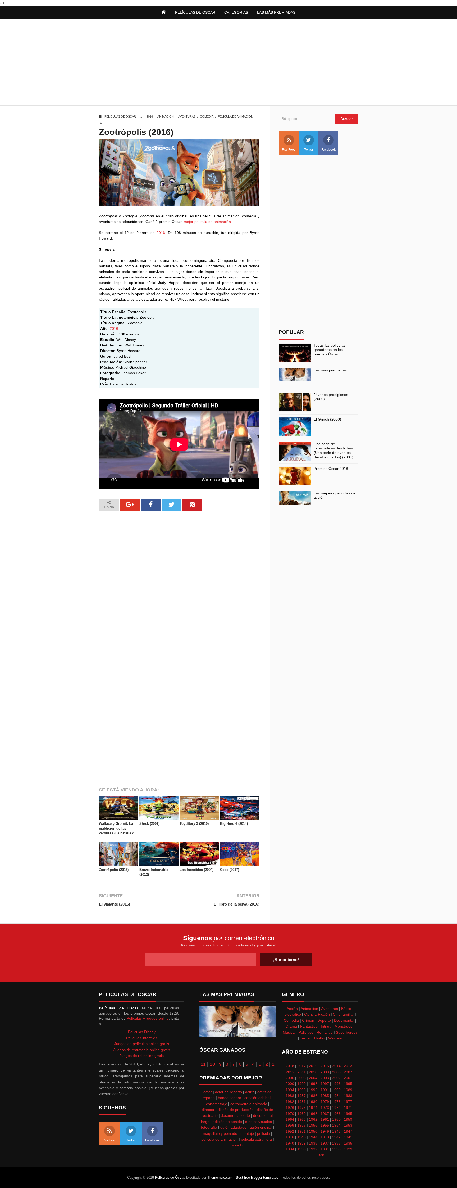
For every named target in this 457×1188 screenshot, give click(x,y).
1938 (313, 1143)
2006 (290, 1078)
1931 (325, 1149)
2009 (325, 1072)
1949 (325, 1131)
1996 (336, 1084)
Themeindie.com (220, 1178)
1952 (290, 1131)
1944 (313, 1137)
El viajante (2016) (114, 904)
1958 (290, 1125)
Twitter (308, 149)
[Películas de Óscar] (164, 12)
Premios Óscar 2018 (331, 468)
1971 (348, 1107)
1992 (313, 1090)
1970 (290, 1114)
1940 (290, 1143)
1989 (348, 1090)
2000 (290, 1084)
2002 (336, 1078)
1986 (313, 1096)
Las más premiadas (330, 370)
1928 (320, 1155)
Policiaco (306, 1032)
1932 (313, 1149)
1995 (348, 1084)
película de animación (219, 1139)
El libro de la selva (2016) (236, 904)
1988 (290, 1096)
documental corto (235, 1115)
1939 (301, 1143)
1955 (325, 1125)
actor (207, 1092)
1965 (348, 1114)
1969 (301, 1114)
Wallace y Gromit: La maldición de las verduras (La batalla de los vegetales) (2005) (117, 829)
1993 (301, 1090)
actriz (249, 1092)
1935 (348, 1143)
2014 (336, 1066)
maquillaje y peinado (220, 1133)
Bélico (346, 1008)
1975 (301, 1107)
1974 (313, 1107)
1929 (348, 1149)
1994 (290, 1090)
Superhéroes (347, 1032)
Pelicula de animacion (235, 116)
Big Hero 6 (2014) (234, 824)
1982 (290, 1102)
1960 (336, 1119)
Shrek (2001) (149, 824)
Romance (325, 1032)
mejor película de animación (207, 221)
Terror (305, 1038)
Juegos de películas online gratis (141, 1044)
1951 (301, 1131)
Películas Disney (142, 1032)
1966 (336, 1114)
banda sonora (229, 1098)
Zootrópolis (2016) (114, 870)
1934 (290, 1149)
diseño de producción (236, 1110)
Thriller (319, 1038)
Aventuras (186, 116)
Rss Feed (289, 149)
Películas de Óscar (120, 116)
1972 (336, 1107)
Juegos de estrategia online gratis (141, 1050)
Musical (289, 1032)
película (263, 1133)
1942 (336, 1137)
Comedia (206, 116)
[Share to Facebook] (151, 505)
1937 (325, 1143)
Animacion (165, 116)
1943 (325, 1137)
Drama (291, 1026)
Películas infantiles (141, 1038)
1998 (313, 1084)
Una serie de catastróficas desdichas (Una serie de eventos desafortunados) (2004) (333, 450)
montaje (247, 1133)
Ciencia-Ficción (317, 1014)
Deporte (324, 1020)
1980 (313, 1102)
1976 (290, 1107)
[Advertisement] (228, 63)
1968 (313, 1114)
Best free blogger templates (257, 1178)
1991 (325, 1090)
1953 (348, 1125)
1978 (336, 1102)
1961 (325, 1119)
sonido (237, 1145)
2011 (302, 1072)
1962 (313, 1119)
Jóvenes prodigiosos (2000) (331, 397)
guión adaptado (233, 1127)
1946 (290, 1137)
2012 (290, 1072)
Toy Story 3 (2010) (194, 824)
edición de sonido (227, 1121)
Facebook (328, 149)
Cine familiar (343, 1014)
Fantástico (309, 1026)
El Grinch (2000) (327, 419)
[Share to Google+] (130, 505)
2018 (290, 1066)
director (208, 1110)
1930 (336, 1149)
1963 (301, 1119)
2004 (313, 1078)
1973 (325, 1107)
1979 (325, 1102)
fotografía (209, 1127)
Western (335, 1038)
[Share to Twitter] (171, 505)
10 (212, 1064)
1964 (290, 1119)
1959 (348, 1119)
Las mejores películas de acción (334, 495)
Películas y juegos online (147, 1018)
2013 (348, 1066)
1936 (336, 1143)
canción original (257, 1098)
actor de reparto (228, 1092)
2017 (301, 1066)
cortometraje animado (248, 1104)
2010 (313, 1072)
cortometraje (216, 1104)
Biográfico (292, 1014)
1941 (348, 1137)
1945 (301, 1137)
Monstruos (343, 1026)
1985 (325, 1096)
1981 (301, 1102)
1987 (301, 1096)
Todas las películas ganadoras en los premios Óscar (329, 350)
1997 (325, 1084)
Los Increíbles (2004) (196, 870)
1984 (336, 1096)
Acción (292, 1008)
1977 (348, 1102)
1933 (301, 1149)
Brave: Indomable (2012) (153, 872)
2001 (348, 1078)
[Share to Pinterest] (192, 505)
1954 (336, 1125)
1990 (336, 1090)
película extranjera (256, 1139)
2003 (325, 1078)
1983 (348, 1096)
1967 (325, 1114)
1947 (348, 1131)
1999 (301, 1084)
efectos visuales (258, 1121)
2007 (348, 1072)
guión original (261, 1127)
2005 (301, 1078)
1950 (313, 1131)
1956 (313, 1125)
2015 (325, 1066)
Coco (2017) (229, 870)
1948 (336, 1131)
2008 (336, 1072)
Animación (309, 1008)
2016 (150, 116)
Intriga (326, 1026)
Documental (344, 1020)
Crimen (308, 1020)
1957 (301, 1125)
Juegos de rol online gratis (142, 1056)
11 (203, 1064)
